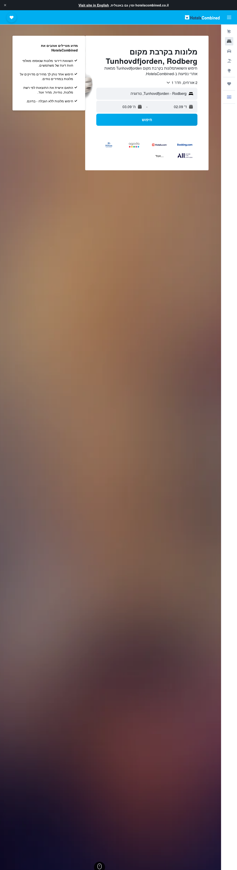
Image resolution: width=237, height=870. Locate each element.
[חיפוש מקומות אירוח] (229, 41)
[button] (5, 5)
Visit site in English (93, 5)
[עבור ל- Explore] (229, 70)
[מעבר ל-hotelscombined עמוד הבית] (202, 17)
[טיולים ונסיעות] (229, 83)
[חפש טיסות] (229, 31)
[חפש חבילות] (229, 60)
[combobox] (181, 82)
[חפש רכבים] (229, 51)
